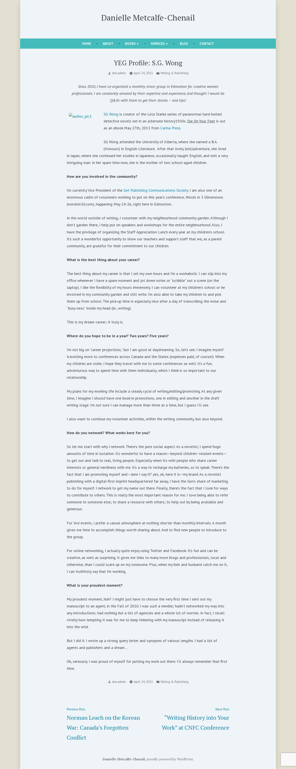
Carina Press (170, 127)
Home (86, 44)
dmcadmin (119, 73)
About (108, 44)
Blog (184, 44)
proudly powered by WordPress (169, 759)
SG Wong (111, 114)
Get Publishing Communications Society (156, 190)
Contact (207, 44)
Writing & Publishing (175, 73)
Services (158, 44)
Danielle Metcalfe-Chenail (148, 17)
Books (130, 44)
